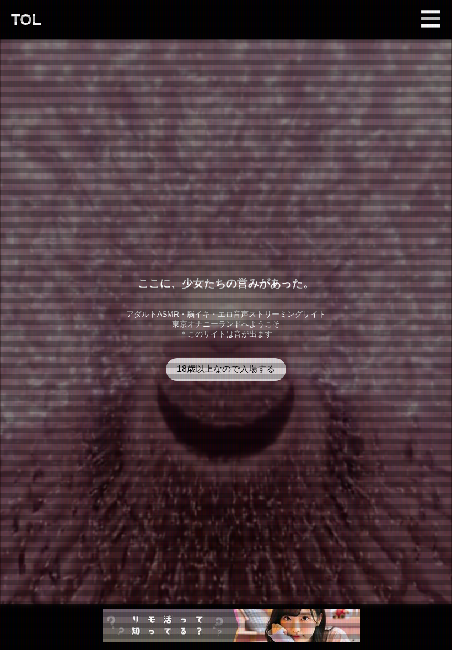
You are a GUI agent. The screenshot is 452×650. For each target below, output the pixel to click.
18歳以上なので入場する (226, 368)
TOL (26, 19)
